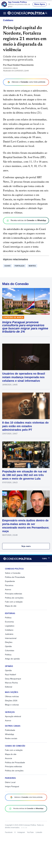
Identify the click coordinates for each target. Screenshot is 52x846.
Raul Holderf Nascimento (20, 65)
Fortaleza (20, 266)
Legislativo (9, 626)
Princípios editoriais (13, 594)
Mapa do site (10, 606)
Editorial (8, 687)
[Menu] (5, 13)
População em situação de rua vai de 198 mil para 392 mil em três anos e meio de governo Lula (24, 475)
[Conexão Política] (26, 13)
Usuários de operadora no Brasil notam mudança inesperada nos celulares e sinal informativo (23, 377)
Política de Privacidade (15, 577)
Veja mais (26, 546)
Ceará (7, 266)
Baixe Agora (39, 4)
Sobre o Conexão (12, 573)
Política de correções (14, 598)
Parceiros (9, 585)
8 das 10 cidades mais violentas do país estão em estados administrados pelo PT (25, 426)
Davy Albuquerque (13, 679)
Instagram (21, 832)
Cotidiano (8, 20)
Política (8, 617)
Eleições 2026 (11, 700)
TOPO (46, 559)
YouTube (30, 832)
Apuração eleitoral (13, 716)
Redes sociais (11, 738)
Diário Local (10, 782)
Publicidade (10, 730)
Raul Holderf (10, 674)
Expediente (10, 581)
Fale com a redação (14, 602)
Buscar (46, 13)
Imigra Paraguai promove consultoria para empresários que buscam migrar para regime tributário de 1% (25, 326)
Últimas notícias (12, 696)
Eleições (8, 642)
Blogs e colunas (12, 705)
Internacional (10, 638)
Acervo (8, 589)
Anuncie (8, 758)
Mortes (32, 266)
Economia (9, 622)
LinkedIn (39, 832)
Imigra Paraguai (12, 786)
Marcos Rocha (11, 683)
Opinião (8, 646)
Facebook (8, 832)
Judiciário (9, 634)
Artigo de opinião (12, 659)
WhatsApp (9, 734)
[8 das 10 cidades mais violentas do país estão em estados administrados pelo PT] (26, 406)
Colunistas (9, 650)
